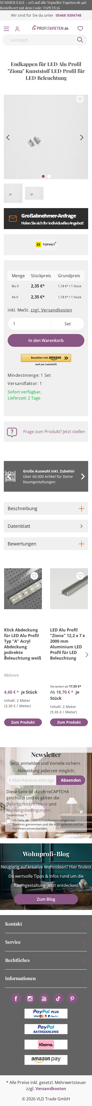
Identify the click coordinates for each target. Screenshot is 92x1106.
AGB (57, 824)
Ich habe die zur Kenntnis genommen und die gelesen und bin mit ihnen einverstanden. (48, 824)
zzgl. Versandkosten (51, 310)
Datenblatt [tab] (19, 526)
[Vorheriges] (8, 136)
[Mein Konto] (19, 27)
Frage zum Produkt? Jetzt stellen (54, 431)
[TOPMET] (46, 244)
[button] (46, 360)
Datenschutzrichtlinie (27, 804)
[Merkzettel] (78, 27)
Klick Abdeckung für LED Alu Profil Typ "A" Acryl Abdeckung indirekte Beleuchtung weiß (22, 644)
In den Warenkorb (46, 340)
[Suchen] (80, 40)
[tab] (46, 508)
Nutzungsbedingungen (28, 810)
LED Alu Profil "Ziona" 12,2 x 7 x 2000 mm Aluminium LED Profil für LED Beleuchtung (67, 644)
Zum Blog (46, 899)
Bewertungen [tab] (22, 544)
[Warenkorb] (89, 23)
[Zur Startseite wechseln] (50, 28)
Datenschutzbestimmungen (50, 820)
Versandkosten (51, 1088)
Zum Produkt (23, 722)
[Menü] (6, 28)
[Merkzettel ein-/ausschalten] (80, 99)
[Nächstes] (82, 136)
